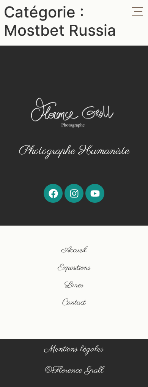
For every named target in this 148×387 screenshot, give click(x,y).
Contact (74, 302)
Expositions (74, 267)
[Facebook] (53, 193)
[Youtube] (94, 193)
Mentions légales (74, 349)
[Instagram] (74, 193)
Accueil (74, 250)
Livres (74, 285)
